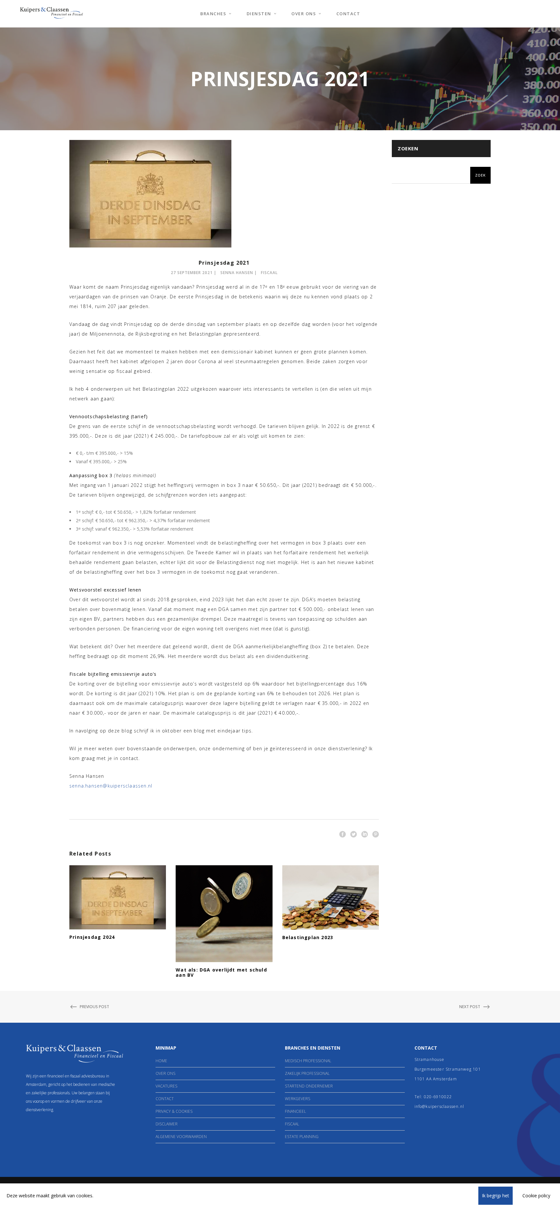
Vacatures (166, 1086)
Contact (165, 1098)
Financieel (295, 1111)
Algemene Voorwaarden (181, 1136)
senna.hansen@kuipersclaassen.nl (110, 786)
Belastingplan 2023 (307, 937)
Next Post (469, 1006)
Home (161, 1061)
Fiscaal (269, 272)
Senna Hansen (236, 272)
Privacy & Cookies (174, 1111)
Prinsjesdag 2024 (92, 937)
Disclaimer (167, 1124)
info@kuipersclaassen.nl (439, 1106)
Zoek (480, 175)
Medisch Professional (308, 1061)
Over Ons (165, 1073)
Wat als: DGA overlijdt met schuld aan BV (221, 972)
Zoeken (408, 148)
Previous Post (94, 1006)
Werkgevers (297, 1098)
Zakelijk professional (307, 1073)
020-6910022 (438, 1096)
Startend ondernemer (309, 1086)
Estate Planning (302, 1136)
